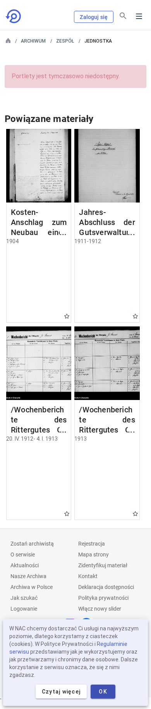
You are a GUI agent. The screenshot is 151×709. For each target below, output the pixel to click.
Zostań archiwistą (32, 544)
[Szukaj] (123, 15)
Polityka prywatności (103, 598)
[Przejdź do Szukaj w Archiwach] (14, 16)
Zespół (65, 41)
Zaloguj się (94, 17)
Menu (139, 16)
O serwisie (22, 554)
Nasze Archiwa (28, 576)
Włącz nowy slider (99, 609)
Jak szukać (24, 598)
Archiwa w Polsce (31, 587)
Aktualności (24, 565)
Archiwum (33, 41)
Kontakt (88, 576)
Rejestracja (91, 544)
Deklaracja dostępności (106, 587)
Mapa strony (93, 554)
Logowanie (23, 609)
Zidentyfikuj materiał (102, 565)
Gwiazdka (66, 316)
